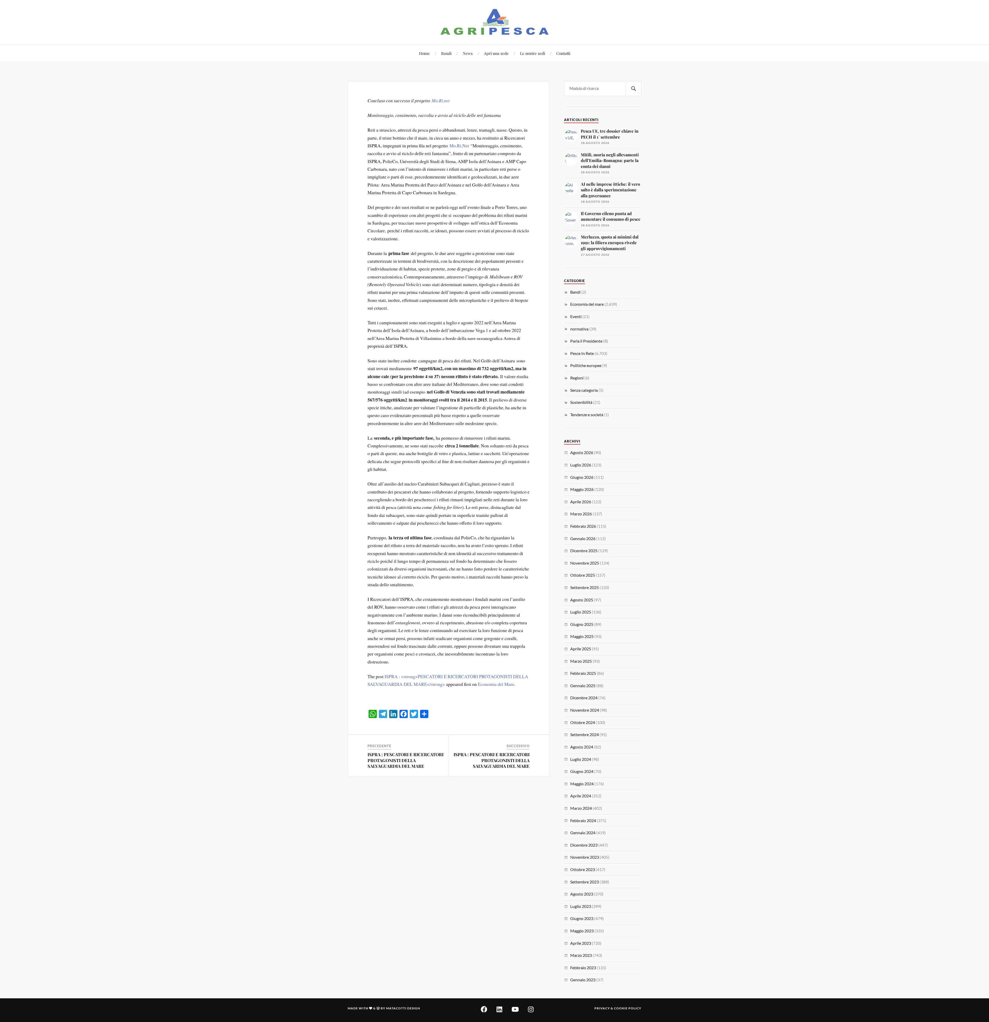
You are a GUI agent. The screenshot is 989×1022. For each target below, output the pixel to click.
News (468, 53)
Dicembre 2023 (584, 844)
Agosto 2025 (581, 599)
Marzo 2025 (581, 661)
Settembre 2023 (584, 881)
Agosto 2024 (581, 746)
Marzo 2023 (581, 955)
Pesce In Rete (582, 353)
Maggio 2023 (582, 930)
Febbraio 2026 (583, 526)
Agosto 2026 (581, 452)
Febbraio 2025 (583, 673)
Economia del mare (587, 304)
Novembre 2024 (584, 710)
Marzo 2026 (581, 513)
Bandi (446, 53)
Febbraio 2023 (583, 967)
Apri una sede (496, 53)
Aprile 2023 (580, 943)
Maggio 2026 (582, 489)
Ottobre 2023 (582, 869)
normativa (579, 328)
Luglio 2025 (580, 611)
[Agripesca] (494, 22)
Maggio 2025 (582, 636)
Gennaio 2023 (582, 979)
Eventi (576, 316)
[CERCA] (633, 88)
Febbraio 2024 (583, 820)
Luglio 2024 (580, 759)
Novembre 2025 (584, 562)
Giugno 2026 (581, 477)
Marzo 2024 (581, 808)
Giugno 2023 (581, 918)
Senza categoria (584, 390)
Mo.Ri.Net (459, 145)
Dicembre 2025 (584, 550)
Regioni (577, 377)
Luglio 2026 (580, 464)
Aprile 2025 (580, 648)
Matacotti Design (403, 1008)
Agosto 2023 (581, 893)
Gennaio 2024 (582, 832)
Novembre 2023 (584, 857)
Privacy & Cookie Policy (617, 1008)
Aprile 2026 (580, 501)
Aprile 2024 (580, 795)
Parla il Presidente (586, 340)
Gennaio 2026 (582, 538)
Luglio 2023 (580, 906)
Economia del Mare (496, 684)
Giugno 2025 (581, 624)
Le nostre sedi (532, 53)
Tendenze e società (586, 414)
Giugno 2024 (581, 771)
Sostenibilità (581, 402)
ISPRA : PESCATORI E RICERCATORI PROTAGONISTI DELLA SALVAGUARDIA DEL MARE (406, 760)
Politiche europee (585, 365)
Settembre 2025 (584, 587)
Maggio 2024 (582, 783)
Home (424, 53)
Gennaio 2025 (582, 685)
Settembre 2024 (584, 734)
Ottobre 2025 (582, 575)
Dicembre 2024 (584, 697)
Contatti (563, 53)
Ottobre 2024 (582, 722)
